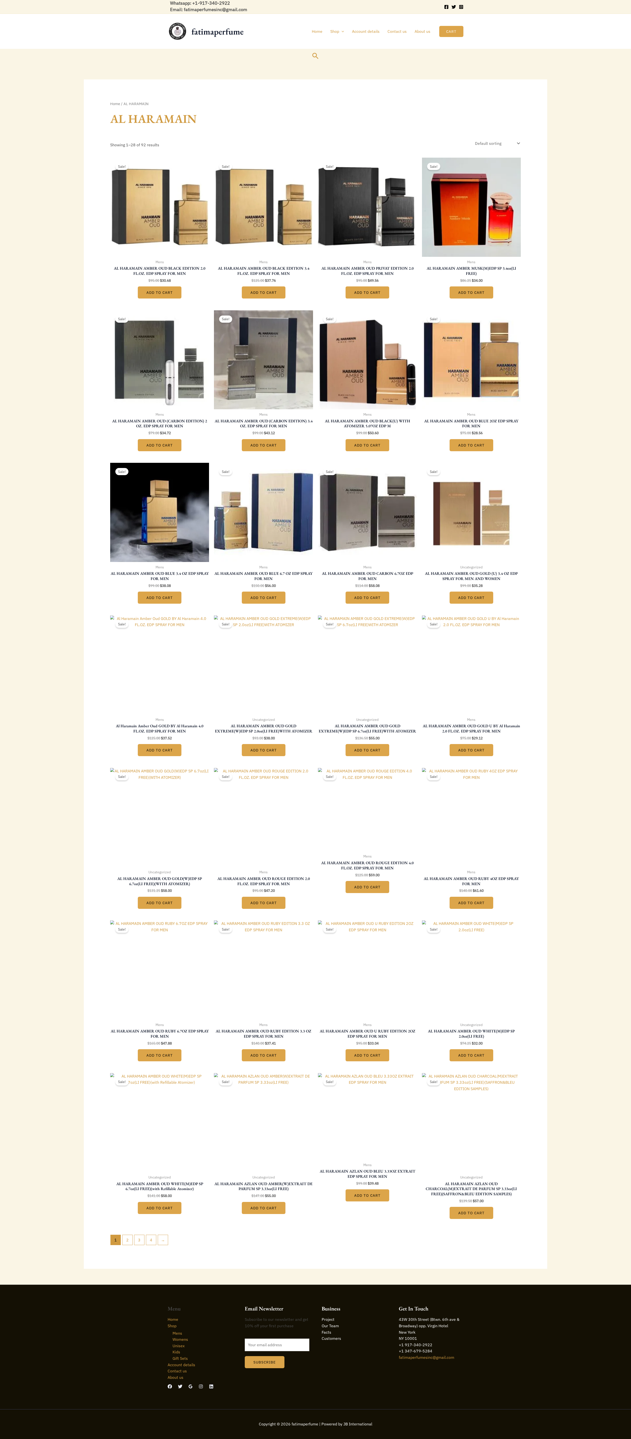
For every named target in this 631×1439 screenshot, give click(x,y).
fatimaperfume (218, 31)
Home (317, 31)
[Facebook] (446, 7)
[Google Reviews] (190, 1386)
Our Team (330, 1325)
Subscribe (264, 1362)
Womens (180, 1339)
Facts (326, 1332)
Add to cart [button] (159, 292)
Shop (334, 31)
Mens (177, 1333)
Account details (366, 31)
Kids (176, 1351)
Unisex (179, 1345)
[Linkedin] (211, 1386)
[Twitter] (454, 7)
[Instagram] (461, 7)
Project (328, 1319)
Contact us (397, 31)
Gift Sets (180, 1358)
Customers (331, 1338)
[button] (341, 31)
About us (422, 31)
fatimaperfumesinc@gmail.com (426, 1357)
